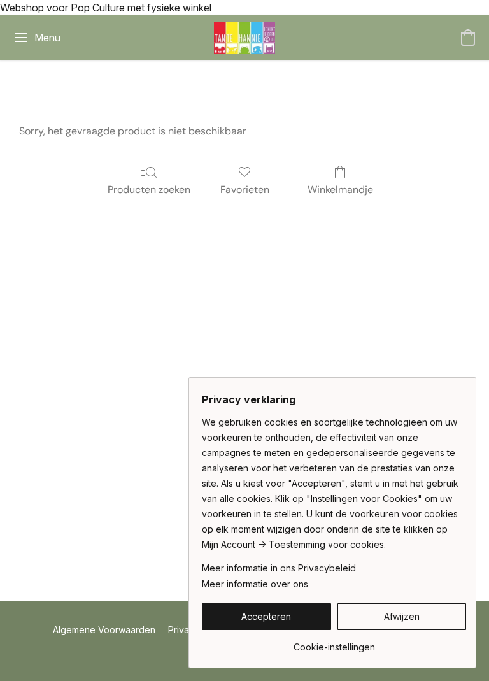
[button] (244, 38)
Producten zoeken (149, 189)
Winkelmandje (340, 189)
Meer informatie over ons (255, 583)
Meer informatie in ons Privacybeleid (279, 568)
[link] (334, 642)
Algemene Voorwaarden (104, 629)
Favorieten (244, 189)
